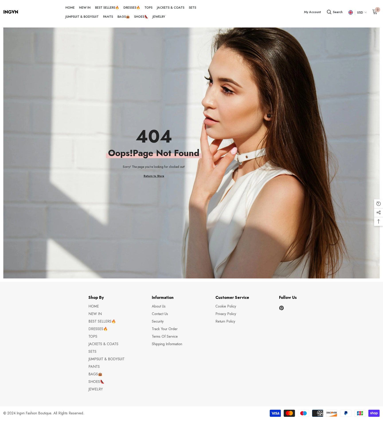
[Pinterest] (281, 308)
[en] (350, 12)
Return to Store (154, 176)
